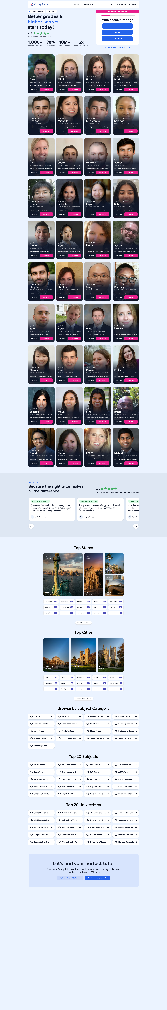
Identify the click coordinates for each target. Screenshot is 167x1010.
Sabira (118, 204)
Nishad (118, 453)
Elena (89, 245)
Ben (60, 370)
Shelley (62, 287)
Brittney (119, 287)
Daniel (33, 245)
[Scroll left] (31, 526)
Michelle (63, 121)
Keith (61, 328)
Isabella (62, 204)
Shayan (34, 287)
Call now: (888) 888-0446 (122, 4)
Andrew (91, 162)
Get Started (46, 89)
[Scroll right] (136, 526)
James (118, 162)
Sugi (88, 411)
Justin (61, 162)
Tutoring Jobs (88, 4)
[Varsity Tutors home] (39, 4)
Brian (117, 411)
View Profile (34, 89)
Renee (90, 370)
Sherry (34, 370)
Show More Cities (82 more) (83, 698)
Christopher (93, 121)
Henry (33, 204)
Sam (32, 328)
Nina (89, 79)
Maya (61, 411)
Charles (34, 121)
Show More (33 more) (83, 623)
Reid (117, 79)
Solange (119, 121)
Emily (117, 370)
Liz (31, 162)
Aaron (33, 79)
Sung (89, 287)
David (33, 453)
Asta (61, 245)
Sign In (134, 4)
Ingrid (90, 204)
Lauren (118, 328)
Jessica (34, 411)
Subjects (77, 4)
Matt (89, 328)
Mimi (61, 79)
